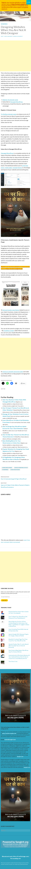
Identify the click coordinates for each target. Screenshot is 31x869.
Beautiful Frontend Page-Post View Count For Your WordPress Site (18, 639)
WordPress (4, 24)
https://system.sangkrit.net (9, 733)
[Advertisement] (15, 55)
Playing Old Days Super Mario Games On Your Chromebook (19, 612)
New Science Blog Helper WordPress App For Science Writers (18, 651)
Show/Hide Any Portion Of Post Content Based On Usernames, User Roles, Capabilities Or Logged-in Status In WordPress (19, 624)
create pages (8, 167)
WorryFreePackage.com (20, 856)
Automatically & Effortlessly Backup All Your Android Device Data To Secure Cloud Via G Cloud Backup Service (19, 657)
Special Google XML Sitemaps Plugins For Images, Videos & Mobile (19, 634)
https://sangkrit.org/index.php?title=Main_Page (11, 849)
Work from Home (15, 469)
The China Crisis (13, 661)
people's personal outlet (21, 467)
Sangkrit (9, 36)
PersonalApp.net (15, 858)
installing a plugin (9, 330)
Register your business (8, 2)
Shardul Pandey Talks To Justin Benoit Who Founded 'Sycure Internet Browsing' (19, 645)
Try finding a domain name (8, 114)
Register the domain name (10, 100)
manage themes (17, 167)
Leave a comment (18, 36)
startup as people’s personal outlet (13, 371)
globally (17, 2)
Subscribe (4, 600)
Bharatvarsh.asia (7, 856)
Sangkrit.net (20, 756)
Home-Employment (7, 467)
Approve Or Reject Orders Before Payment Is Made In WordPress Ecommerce (15, 485)
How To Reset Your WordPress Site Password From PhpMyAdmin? (18, 617)
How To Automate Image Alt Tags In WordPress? (14, 478)
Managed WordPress (16, 102)
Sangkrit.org (27, 767)
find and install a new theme (10, 310)
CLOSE (28, 2)
